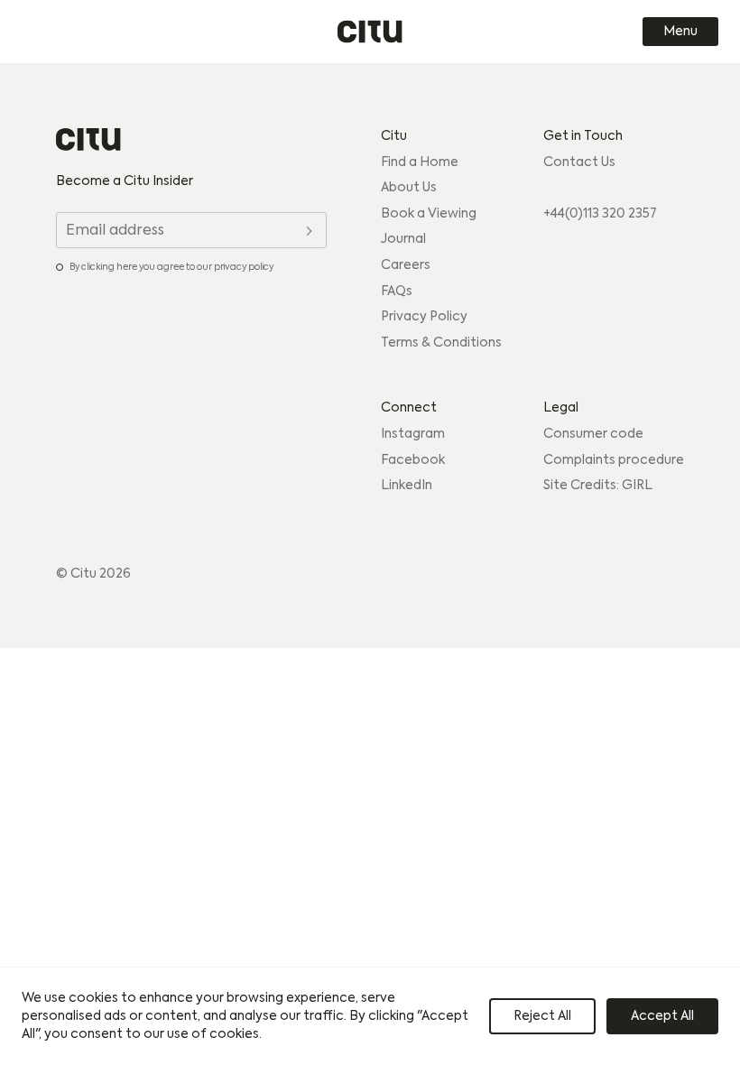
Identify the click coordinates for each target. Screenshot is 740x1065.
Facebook (413, 460)
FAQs (396, 291)
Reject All (542, 1016)
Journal (403, 239)
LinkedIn (406, 485)
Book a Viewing (428, 214)
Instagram (413, 434)
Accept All (662, 1016)
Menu (680, 31)
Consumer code (593, 434)
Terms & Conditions (441, 343)
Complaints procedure (613, 460)
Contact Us (579, 162)
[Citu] (370, 32)
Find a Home (419, 162)
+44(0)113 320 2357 (600, 214)
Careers (405, 265)
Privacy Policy (424, 316)
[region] (370, 1016)
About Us (409, 187)
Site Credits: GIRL (597, 485)
